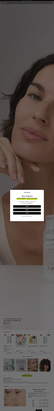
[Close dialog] (43, 191)
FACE (27, 206)
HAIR (27, 213)
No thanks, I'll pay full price (27, 216)
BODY (27, 209)
